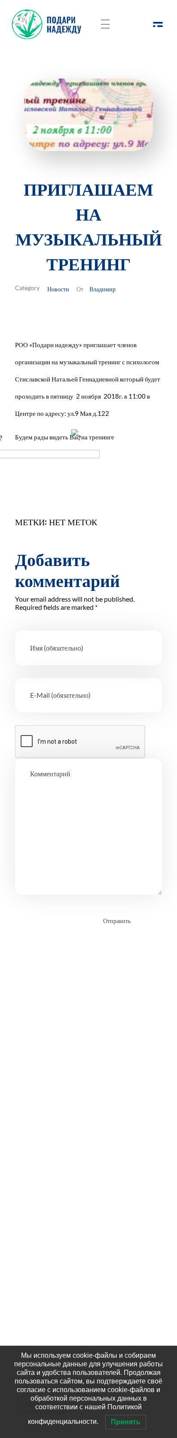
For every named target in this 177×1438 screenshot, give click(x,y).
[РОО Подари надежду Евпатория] (49, 24)
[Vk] (80, 1082)
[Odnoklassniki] (57, 1082)
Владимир (102, 288)
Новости (58, 288)
